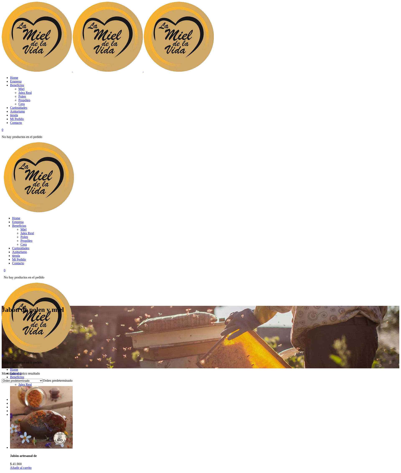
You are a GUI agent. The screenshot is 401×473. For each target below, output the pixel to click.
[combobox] (57, 380)
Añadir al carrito (21, 467)
